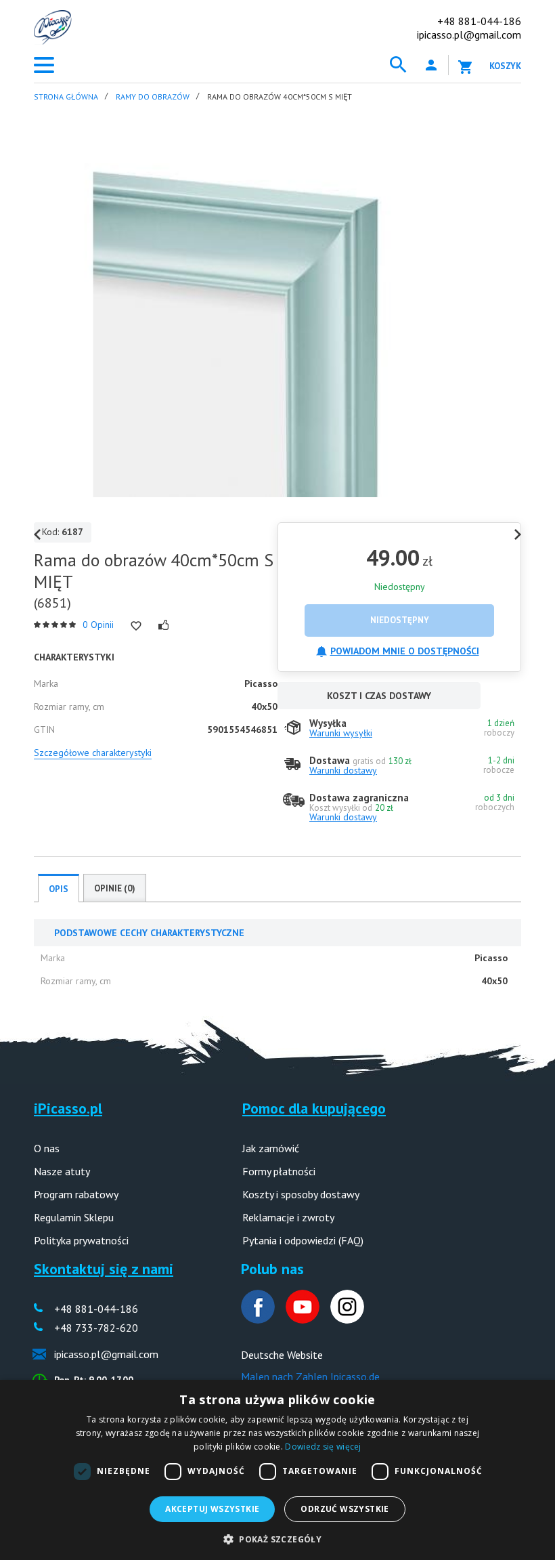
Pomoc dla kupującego (314, 1108)
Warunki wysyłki (340, 733)
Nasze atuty (62, 1171)
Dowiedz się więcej (323, 1446)
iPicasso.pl (68, 1108)
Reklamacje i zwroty (288, 1217)
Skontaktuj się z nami (103, 1268)
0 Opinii (98, 624)
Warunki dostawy (343, 770)
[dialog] (277, 1470)
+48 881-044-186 (479, 21)
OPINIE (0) (114, 888)
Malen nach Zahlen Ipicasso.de (310, 1376)
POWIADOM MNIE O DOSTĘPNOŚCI (404, 651)
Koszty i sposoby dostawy (300, 1194)
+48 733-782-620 (96, 1327)
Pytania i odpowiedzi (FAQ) (302, 1240)
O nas (47, 1148)
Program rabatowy (76, 1194)
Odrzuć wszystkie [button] (344, 1509)
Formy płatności (278, 1171)
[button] (277, 1538)
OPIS (58, 889)
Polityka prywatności (81, 1240)
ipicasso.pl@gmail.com (469, 34)
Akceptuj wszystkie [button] (212, 1509)
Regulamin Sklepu (74, 1217)
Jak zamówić (270, 1148)
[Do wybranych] (136, 626)
